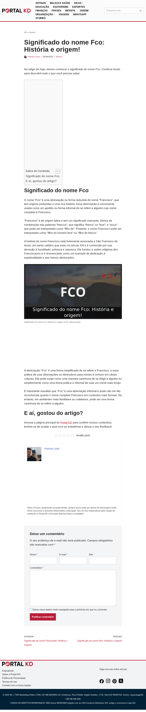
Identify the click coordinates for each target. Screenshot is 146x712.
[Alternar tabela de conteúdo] (56, 171)
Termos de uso (9, 682)
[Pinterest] (114, 682)
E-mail (63, 554)
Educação (42, 7)
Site (91, 554)
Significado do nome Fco (43, 176)
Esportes (78, 7)
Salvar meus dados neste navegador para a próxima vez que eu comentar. (69, 609)
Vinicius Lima (34, 56)
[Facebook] (102, 682)
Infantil (70, 10)
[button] (82, 3)
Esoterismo (60, 7)
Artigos (41, 3)
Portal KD (66, 422)
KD (25, 32)
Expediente (8, 671)
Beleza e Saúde (60, 3)
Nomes (32, 32)
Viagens (64, 14)
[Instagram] (108, 682)
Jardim (84, 10)
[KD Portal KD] (16, 11)
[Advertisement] (43, 125)
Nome (33, 554)
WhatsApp (79, 14)
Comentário (36, 568)
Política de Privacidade (14, 678)
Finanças (42, 10)
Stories (41, 18)
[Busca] (140, 10)
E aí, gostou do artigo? (41, 181)
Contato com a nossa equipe (16, 685)
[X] (121, 682)
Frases (56, 10)
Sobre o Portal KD (11, 674)
